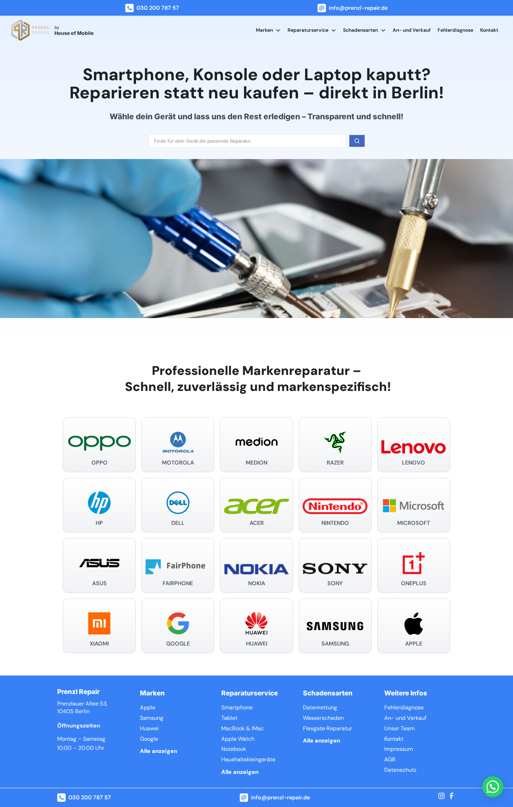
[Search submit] (357, 141)
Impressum (398, 749)
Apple (413, 643)
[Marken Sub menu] (278, 30)
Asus (99, 583)
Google (178, 643)
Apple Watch (237, 739)
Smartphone (237, 707)
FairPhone (178, 583)
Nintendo (335, 523)
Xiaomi (99, 643)
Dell (178, 523)
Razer (335, 462)
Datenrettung (320, 707)
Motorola (178, 462)
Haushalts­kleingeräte (248, 759)
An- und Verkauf (412, 30)
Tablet (229, 718)
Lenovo (413, 462)
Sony (335, 583)
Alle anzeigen (158, 751)
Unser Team (399, 728)
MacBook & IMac (242, 728)
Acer (257, 523)
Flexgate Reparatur (327, 728)
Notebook (233, 749)
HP (99, 523)
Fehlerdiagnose (455, 30)
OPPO (99, 462)
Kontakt (489, 30)
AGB (389, 759)
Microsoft (413, 523)
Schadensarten (360, 30)
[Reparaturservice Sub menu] (333, 30)
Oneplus (413, 583)
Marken (264, 30)
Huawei (256, 643)
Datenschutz (400, 770)
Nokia (256, 583)
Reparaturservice (308, 30)
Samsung (335, 643)
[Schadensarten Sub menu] (383, 30)
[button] (492, 786)
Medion (256, 462)
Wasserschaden (323, 718)
